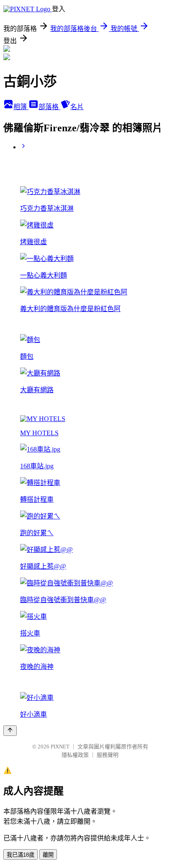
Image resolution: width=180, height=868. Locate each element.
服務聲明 (107, 755)
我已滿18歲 (20, 855)
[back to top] (10, 730)
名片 (77, 106)
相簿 (20, 106)
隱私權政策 (75, 755)
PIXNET (60, 746)
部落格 (49, 106)
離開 (48, 855)
